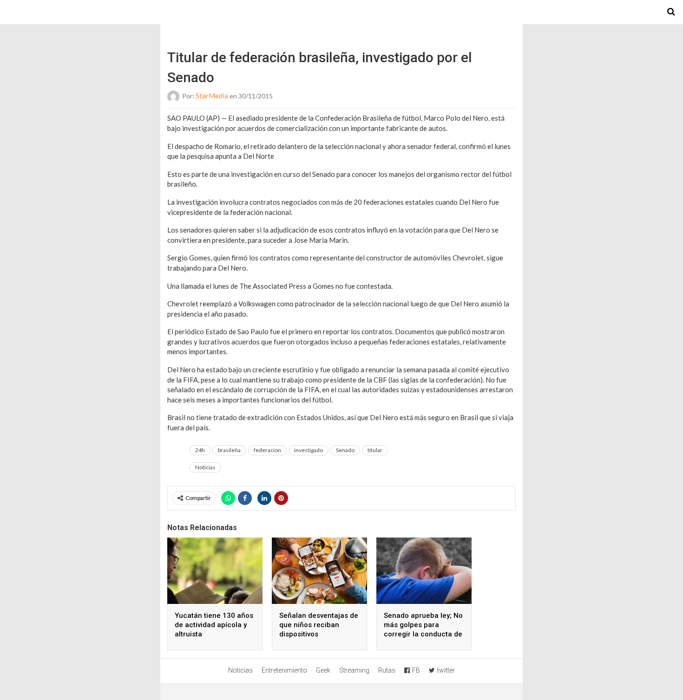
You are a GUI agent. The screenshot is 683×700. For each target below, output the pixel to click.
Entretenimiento (284, 670)
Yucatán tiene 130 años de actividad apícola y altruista (214, 624)
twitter (446, 670)
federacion (267, 450)
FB (416, 670)
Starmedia (341, 12)
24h (200, 450)
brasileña (229, 450)
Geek (323, 670)
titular (375, 450)
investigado (308, 450)
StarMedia (212, 95)
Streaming (354, 670)
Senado (345, 450)
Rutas (386, 670)
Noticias (205, 467)
